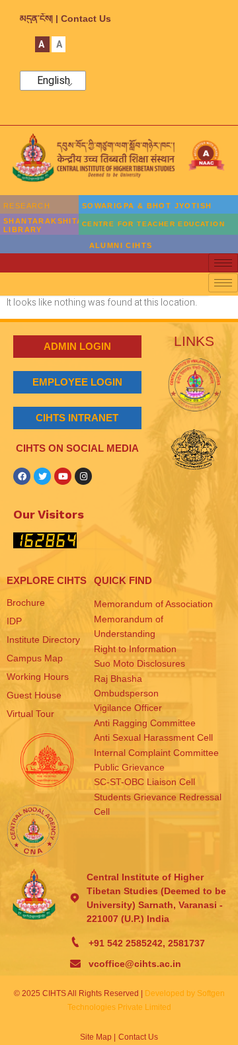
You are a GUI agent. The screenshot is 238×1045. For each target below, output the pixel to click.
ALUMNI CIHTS (121, 245)
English (53, 81)
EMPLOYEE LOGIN (77, 382)
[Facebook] (21, 476)
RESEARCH (26, 206)
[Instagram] (83, 476)
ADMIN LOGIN (77, 346)
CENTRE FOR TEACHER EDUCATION (153, 224)
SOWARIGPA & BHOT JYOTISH (147, 206)
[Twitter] (42, 476)
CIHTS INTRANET (77, 417)
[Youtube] (62, 476)
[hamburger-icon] (223, 262)
